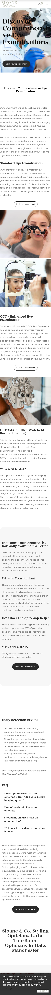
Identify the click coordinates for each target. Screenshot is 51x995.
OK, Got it (42, 991)
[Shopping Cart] (39, 4)
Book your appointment (16, 64)
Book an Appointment (25, 667)
